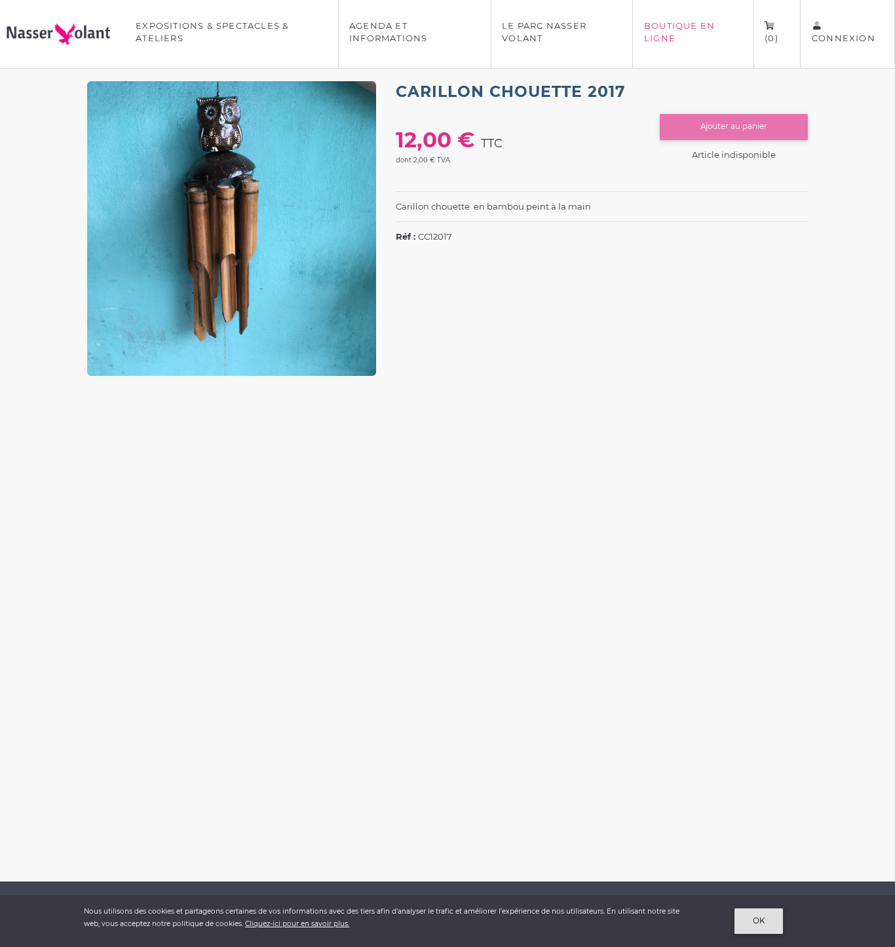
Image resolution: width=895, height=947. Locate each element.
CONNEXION (843, 38)
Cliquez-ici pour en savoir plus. (297, 923)
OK (759, 920)
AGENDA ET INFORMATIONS (388, 32)
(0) (771, 38)
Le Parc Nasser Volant (544, 32)
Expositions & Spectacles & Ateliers (212, 32)
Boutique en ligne (679, 32)
